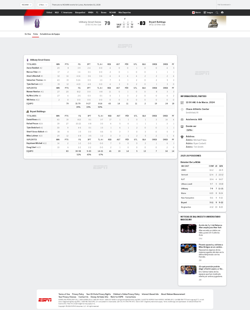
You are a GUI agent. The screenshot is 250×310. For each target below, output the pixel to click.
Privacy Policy (78, 294)
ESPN (34, 12)
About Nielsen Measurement (173, 294)
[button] (217, 12)
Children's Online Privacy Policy (126, 294)
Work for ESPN (117, 297)
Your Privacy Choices (67, 297)
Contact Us (83, 297)
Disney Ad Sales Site (99, 297)
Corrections (130, 297)
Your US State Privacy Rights (98, 294)
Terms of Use (64, 294)
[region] (113, 85)
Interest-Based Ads (150, 294)
